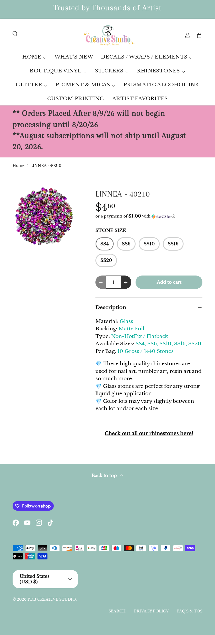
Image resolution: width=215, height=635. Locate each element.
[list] (45, 217)
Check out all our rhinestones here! (149, 433)
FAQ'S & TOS (189, 611)
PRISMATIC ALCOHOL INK (161, 85)
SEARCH (117, 611)
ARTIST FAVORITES (140, 99)
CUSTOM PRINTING (75, 99)
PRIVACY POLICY (151, 611)
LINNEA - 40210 (45, 165)
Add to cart (169, 282)
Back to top (105, 475)
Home (18, 165)
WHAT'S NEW (74, 57)
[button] (199, 35)
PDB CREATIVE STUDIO (52, 599)
